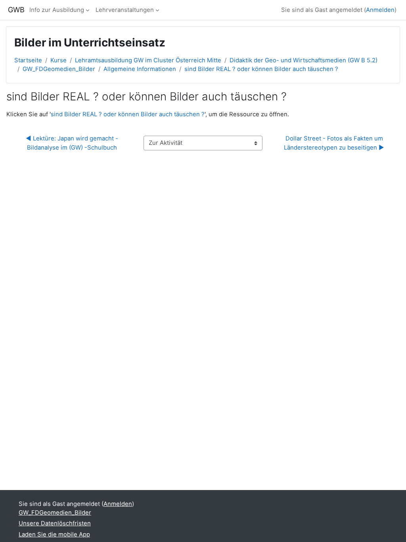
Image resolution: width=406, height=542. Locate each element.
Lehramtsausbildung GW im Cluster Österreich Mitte (148, 60)
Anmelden (380, 9)
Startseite (28, 60)
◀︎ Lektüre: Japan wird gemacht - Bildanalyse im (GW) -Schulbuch (73, 143)
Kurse (58, 60)
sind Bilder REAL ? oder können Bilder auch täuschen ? (261, 69)
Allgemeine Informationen (139, 69)
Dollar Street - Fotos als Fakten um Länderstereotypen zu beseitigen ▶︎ (334, 143)
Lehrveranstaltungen (125, 9)
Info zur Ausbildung (56, 9)
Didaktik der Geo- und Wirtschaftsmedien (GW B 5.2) (303, 60)
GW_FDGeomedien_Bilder (59, 69)
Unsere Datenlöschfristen (55, 523)
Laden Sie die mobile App (54, 534)
